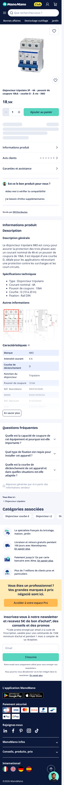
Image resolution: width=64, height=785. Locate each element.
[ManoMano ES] (29, 769)
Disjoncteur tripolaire (15, 501)
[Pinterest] (21, 730)
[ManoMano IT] (5, 769)
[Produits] (5, 12)
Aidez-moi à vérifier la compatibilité (25, 191)
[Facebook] (13, 730)
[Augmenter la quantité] (19, 112)
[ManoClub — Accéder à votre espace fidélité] (38, 4)
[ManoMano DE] (21, 769)
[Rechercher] (11, 13)
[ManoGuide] (53, 776)
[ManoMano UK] (13, 769)
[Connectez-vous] (47, 4)
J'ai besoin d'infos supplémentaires (24, 198)
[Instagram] (29, 730)
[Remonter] (51, 769)
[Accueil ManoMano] (17, 4)
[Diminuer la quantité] (6, 112)
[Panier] (55, 4)
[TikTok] (36, 730)
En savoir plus (36, 675)
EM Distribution (20, 212)
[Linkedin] (5, 730)
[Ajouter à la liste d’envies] (55, 80)
